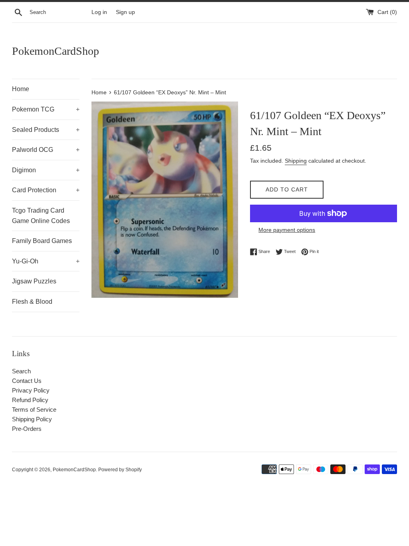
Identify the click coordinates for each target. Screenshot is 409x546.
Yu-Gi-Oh (45, 261)
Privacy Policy (31, 390)
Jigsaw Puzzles (34, 281)
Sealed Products (45, 129)
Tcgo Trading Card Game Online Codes (41, 215)
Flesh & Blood (32, 301)
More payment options (286, 230)
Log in (99, 12)
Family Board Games (42, 240)
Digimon (45, 170)
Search (21, 371)
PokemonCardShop (55, 51)
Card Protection (45, 190)
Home (20, 89)
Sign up (125, 12)
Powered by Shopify (120, 469)
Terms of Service (34, 409)
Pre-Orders (27, 428)
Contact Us (27, 380)
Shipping (296, 160)
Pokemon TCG (45, 109)
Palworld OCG (45, 149)
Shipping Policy (32, 419)
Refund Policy (30, 400)
